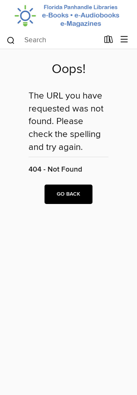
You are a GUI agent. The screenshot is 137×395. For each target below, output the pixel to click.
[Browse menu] (124, 40)
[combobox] (53, 40)
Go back (68, 194)
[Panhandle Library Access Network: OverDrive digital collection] (68, 15)
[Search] (11, 40)
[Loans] (109, 41)
